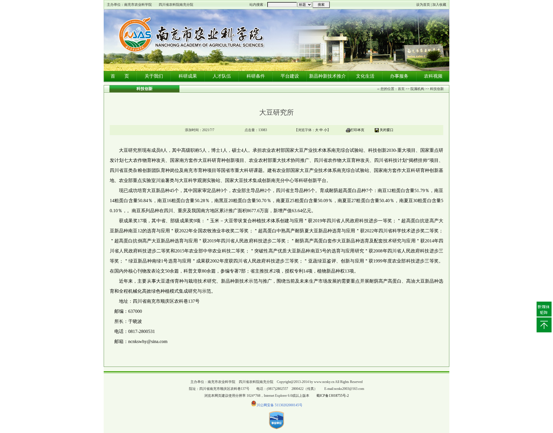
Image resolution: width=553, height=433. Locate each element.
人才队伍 (222, 76)
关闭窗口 (386, 130)
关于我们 (154, 76)
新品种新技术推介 (327, 76)
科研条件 (256, 76)
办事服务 (399, 76)
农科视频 (433, 76)
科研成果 (188, 76)
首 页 (120, 76)
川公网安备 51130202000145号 (279, 405)
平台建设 (290, 76)
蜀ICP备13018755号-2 (332, 396)
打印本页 (357, 130)
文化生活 (365, 76)
